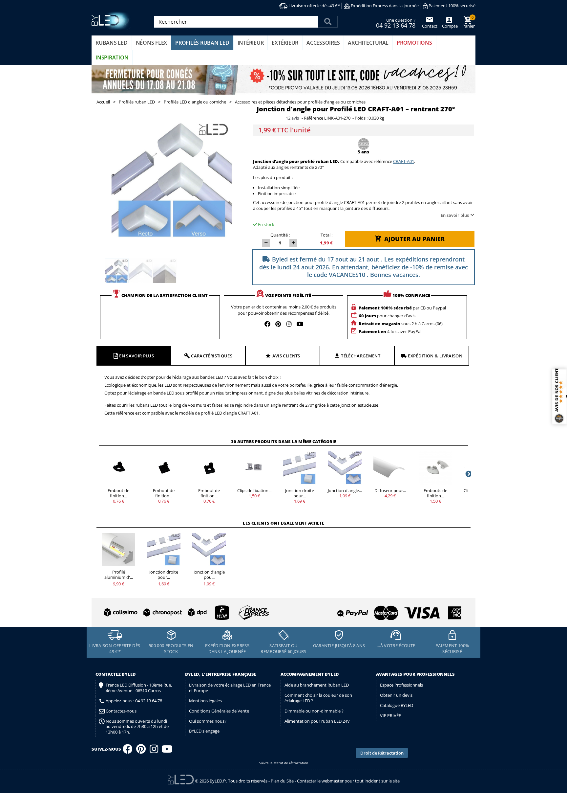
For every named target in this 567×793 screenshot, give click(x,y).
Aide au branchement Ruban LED (316, 685)
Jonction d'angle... (345, 490)
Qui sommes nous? (207, 721)
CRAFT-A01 (403, 161)
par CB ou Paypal (402, 308)
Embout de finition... (118, 493)
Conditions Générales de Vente (219, 711)
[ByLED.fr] (112, 21)
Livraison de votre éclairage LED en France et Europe (230, 687)
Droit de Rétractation (382, 753)
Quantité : (280, 235)
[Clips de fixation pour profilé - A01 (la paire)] (254, 468)
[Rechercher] (328, 22)
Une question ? (395, 22)
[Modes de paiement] (373, 610)
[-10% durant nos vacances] (283, 80)
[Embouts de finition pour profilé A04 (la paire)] (435, 468)
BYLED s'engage (204, 731)
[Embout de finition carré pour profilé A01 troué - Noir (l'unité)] (209, 468)
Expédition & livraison (435, 356)
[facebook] (267, 324)
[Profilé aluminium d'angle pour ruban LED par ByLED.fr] (118, 549)
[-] (266, 243)
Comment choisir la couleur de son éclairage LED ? (318, 698)
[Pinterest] (141, 751)
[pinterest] (278, 324)
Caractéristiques (211, 356)
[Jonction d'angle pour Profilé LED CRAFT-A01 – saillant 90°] (345, 468)
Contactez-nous (121, 711)
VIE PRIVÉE (390, 715)
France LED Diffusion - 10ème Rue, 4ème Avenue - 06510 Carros (139, 687)
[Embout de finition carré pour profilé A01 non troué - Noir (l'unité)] (164, 468)
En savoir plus (455, 215)
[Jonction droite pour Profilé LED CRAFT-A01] (300, 468)
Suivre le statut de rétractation (283, 763)
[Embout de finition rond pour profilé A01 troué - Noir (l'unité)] (118, 468)
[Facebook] (128, 751)
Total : (326, 235)
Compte (449, 26)
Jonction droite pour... (299, 493)
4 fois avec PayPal (390, 331)
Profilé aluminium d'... (118, 574)
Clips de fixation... (254, 490)
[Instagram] (154, 751)
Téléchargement (360, 356)
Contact (429, 26)
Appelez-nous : (134, 701)
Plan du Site (282, 781)
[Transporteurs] (185, 612)
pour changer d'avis (387, 316)
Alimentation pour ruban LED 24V (317, 721)
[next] (468, 473)
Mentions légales (205, 701)
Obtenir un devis (396, 695)
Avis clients (286, 356)
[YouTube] (167, 751)
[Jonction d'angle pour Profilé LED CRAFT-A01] (117, 271)
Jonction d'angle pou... (209, 574)
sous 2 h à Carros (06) (401, 324)
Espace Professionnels (401, 685)
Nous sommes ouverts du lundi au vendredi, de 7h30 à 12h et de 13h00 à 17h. (137, 726)
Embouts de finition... (435, 493)
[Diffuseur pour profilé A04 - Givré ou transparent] (390, 468)
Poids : (361, 118)
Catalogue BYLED (396, 705)
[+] (293, 243)
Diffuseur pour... (390, 490)
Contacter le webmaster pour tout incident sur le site (348, 781)
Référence (313, 118)
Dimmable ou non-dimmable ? (314, 711)
